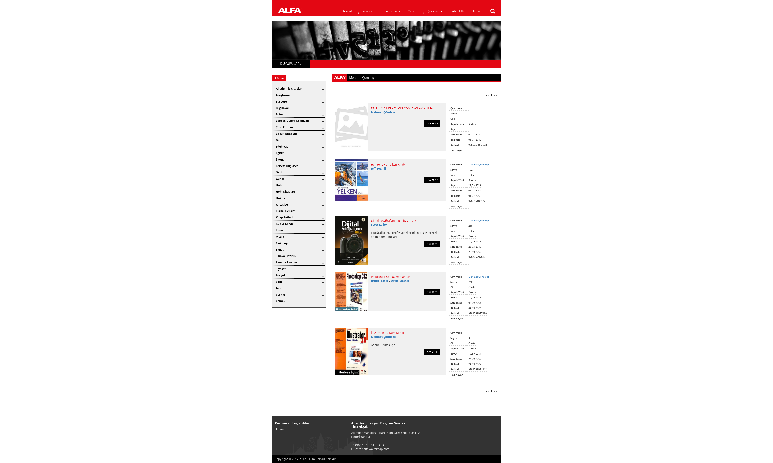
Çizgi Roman (284, 127)
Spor (279, 282)
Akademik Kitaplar (289, 89)
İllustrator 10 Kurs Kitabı (387, 333)
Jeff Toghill (378, 168)
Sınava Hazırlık (286, 256)
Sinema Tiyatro (286, 262)
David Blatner (400, 281)
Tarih (279, 288)
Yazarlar (414, 11)
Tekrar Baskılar (390, 11)
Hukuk (280, 198)
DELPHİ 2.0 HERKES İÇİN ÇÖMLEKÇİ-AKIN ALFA (402, 108)
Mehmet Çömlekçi (383, 112)
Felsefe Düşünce (287, 166)
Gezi (279, 172)
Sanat (280, 249)
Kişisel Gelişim (286, 211)
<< (487, 95)
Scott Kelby (379, 224)
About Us (458, 11)
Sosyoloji (282, 275)
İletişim (477, 11)
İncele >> (432, 123)
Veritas (280, 294)
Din (278, 140)
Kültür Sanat (284, 224)
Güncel (280, 179)
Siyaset (281, 269)
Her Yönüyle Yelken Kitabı (388, 164)
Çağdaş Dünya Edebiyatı (292, 121)
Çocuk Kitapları (286, 134)
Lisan (279, 230)
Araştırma (283, 95)
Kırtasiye (282, 204)
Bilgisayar (282, 108)
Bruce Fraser (380, 281)
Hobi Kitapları (285, 191)
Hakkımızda (282, 429)
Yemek (280, 301)
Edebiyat (282, 146)
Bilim (279, 114)
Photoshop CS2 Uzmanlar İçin (391, 277)
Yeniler (367, 11)
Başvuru (281, 101)
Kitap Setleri (284, 217)
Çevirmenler (436, 11)
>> (495, 95)
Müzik (280, 237)
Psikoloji (282, 243)
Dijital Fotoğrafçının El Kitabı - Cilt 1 (395, 220)
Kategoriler (347, 11)
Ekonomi (282, 159)
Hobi (279, 185)
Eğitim (280, 153)
